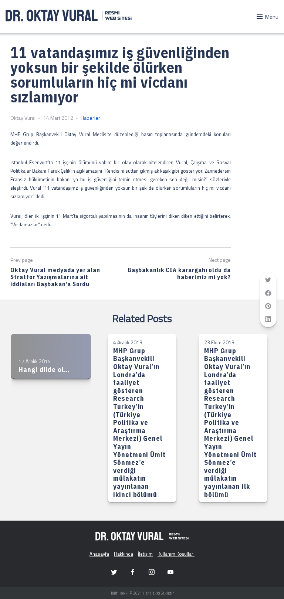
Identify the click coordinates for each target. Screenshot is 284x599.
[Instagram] (152, 572)
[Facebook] (133, 572)
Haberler (90, 118)
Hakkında (123, 554)
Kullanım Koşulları (176, 554)
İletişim (145, 554)
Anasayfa (99, 554)
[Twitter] (114, 572)
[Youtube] (170, 572)
